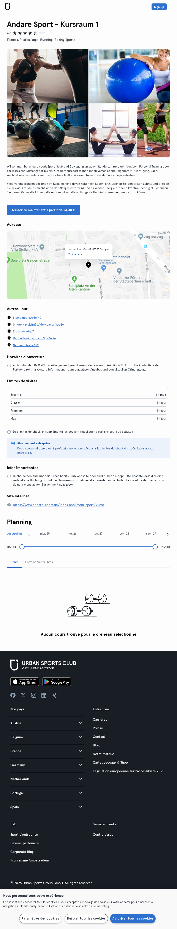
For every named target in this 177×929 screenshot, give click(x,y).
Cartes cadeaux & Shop (110, 762)
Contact (99, 736)
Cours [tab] (14, 562)
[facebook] (13, 695)
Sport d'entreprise (24, 834)
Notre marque (103, 754)
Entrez (21, 448)
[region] (88, 909)
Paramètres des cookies (40, 918)
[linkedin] (44, 695)
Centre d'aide (103, 834)
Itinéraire (76, 254)
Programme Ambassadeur (29, 860)
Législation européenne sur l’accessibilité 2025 (128, 771)
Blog (96, 745)
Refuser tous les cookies (86, 918)
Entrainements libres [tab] (39, 562)
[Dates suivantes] (167, 534)
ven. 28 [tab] (124, 533)
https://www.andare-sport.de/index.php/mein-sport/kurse (58, 505)
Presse (98, 728)
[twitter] (23, 695)
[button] (47, 723)
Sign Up (159, 7)
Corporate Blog (22, 851)
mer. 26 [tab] (72, 533)
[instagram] (33, 695)
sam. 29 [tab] (151, 533)
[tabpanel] (88, 605)
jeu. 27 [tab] (98, 533)
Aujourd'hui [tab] (14, 533)
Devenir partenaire (24, 843)
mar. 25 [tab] (45, 533)
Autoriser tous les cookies (132, 918)
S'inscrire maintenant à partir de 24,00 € (43, 210)
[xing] (54, 695)
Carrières (100, 719)
